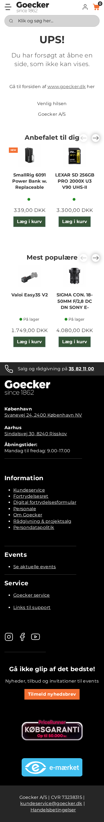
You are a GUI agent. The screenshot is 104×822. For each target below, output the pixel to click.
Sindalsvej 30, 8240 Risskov (35, 433)
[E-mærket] (52, 767)
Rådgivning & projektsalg (42, 521)
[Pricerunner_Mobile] (52, 730)
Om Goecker (27, 515)
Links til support (31, 607)
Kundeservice (29, 490)
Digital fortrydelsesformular (44, 502)
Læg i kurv (29, 221)
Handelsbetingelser (53, 810)
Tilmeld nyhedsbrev (52, 694)
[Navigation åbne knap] (8, 7)
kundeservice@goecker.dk (51, 803)
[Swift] (32, 7)
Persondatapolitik (33, 527)
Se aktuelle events (34, 566)
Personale (24, 508)
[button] (85, 7)
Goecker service (31, 595)
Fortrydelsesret (31, 496)
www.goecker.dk (66, 86)
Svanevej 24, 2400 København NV (43, 415)
